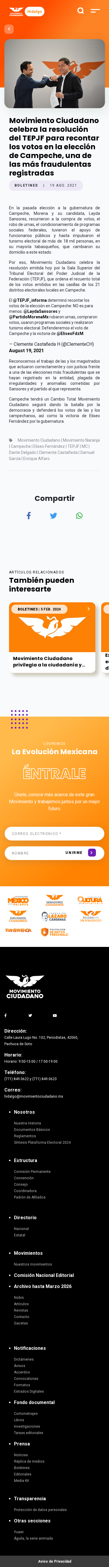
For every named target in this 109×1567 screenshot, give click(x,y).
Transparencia (30, 1498)
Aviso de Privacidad (54, 1561)
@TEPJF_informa (30, 300)
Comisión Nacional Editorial (44, 1275)
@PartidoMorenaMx (29, 317)
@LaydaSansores (41, 311)
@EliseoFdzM (70, 333)
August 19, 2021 (26, 350)
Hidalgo (34, 11)
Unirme (74, 853)
